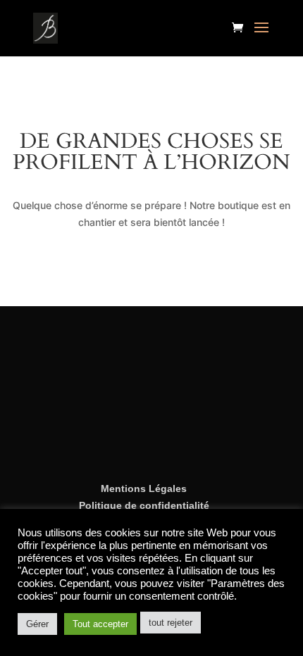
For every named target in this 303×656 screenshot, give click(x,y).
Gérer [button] (37, 624)
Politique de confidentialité (144, 505)
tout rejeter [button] (170, 622)
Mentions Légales (144, 488)
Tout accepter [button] (100, 624)
